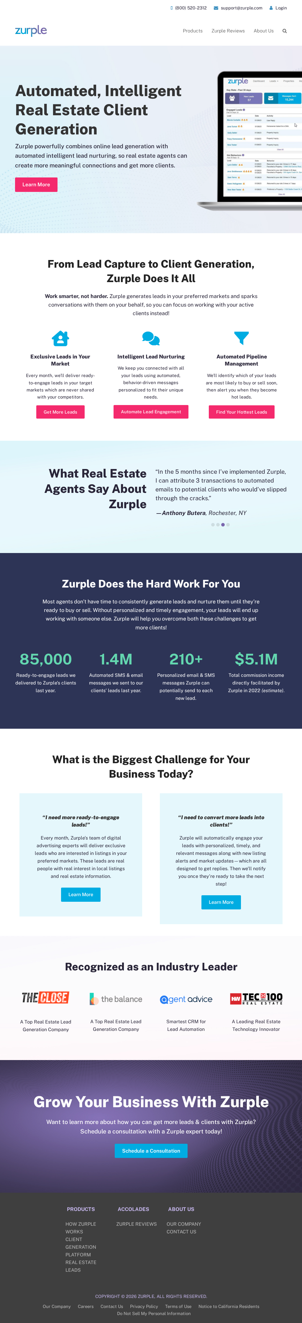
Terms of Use (178, 1306)
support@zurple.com (241, 7)
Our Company (57, 1306)
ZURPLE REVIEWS (136, 1224)
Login (280, 7)
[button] (284, 31)
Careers (85, 1306)
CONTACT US (181, 1232)
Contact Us (112, 1306)
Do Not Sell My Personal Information (154, 1313)
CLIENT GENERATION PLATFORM (80, 1247)
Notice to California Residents (228, 1306)
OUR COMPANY (184, 1224)
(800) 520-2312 (190, 7)
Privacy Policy (144, 1306)
